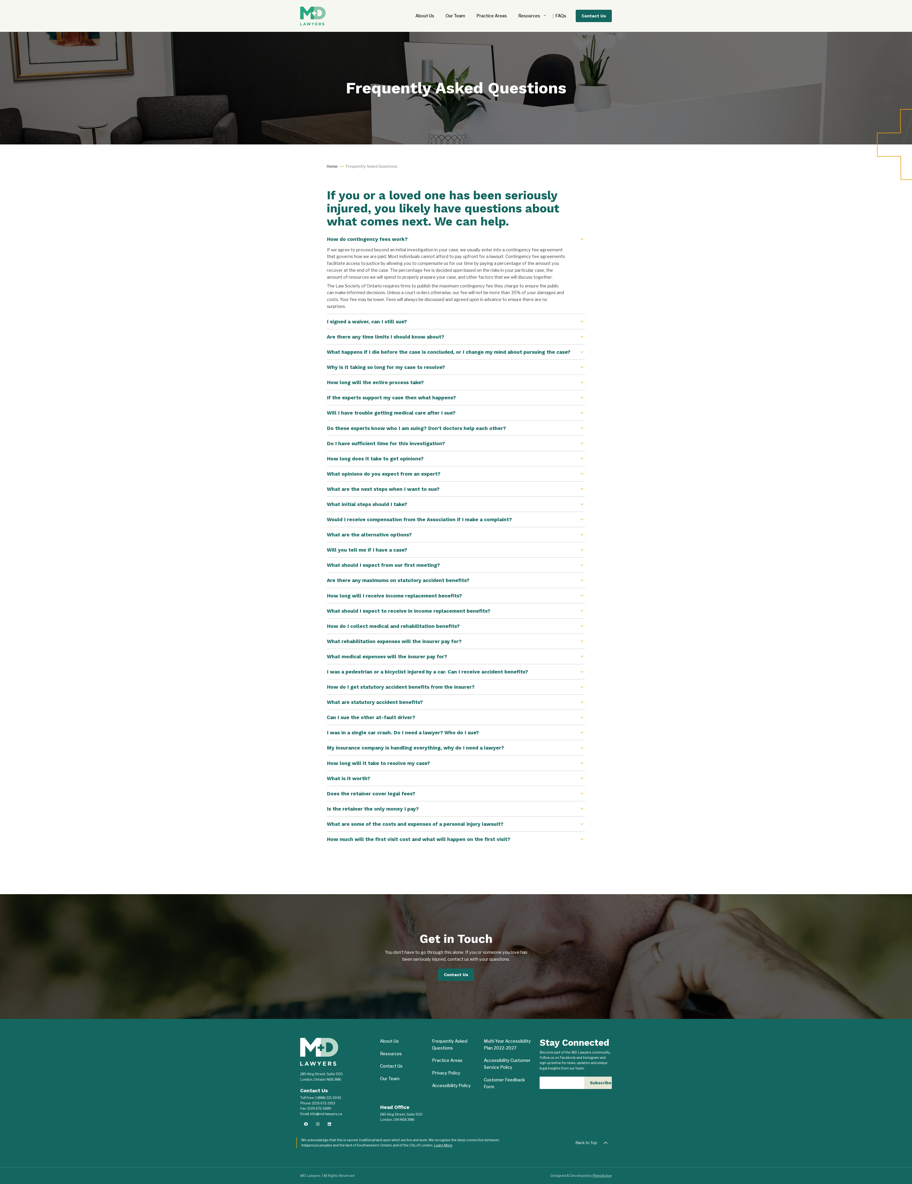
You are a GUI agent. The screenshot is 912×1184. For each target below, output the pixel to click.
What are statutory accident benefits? (375, 702)
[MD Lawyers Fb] (306, 1124)
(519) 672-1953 (323, 1103)
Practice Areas (491, 15)
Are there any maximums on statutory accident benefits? (398, 580)
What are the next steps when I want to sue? (383, 489)
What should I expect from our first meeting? (383, 565)
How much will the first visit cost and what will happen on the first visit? (418, 839)
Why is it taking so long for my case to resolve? (386, 367)
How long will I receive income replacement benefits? (394, 596)
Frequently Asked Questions (449, 1044)
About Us (424, 15)
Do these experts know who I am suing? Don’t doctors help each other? (416, 428)
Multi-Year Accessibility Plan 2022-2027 (507, 1044)
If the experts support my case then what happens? (391, 398)
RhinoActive (602, 1176)
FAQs (560, 15)
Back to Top (586, 1143)
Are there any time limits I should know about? (385, 337)
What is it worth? (348, 778)
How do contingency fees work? (367, 239)
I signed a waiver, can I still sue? (367, 322)
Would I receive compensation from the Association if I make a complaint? (419, 519)
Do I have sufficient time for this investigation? (386, 443)
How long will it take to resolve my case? (378, 763)
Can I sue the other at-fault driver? (371, 717)
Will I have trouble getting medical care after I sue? (391, 413)
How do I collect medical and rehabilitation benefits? (393, 626)
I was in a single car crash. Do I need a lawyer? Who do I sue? (403, 732)
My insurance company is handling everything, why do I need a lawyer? (415, 748)
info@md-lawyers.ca (326, 1114)
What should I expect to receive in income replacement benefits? (408, 611)
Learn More (443, 1145)
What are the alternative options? (369, 535)
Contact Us (594, 15)
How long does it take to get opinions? (375, 459)
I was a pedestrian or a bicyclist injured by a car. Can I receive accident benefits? (427, 672)
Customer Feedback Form (504, 1083)
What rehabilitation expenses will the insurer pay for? (394, 641)
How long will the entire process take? (375, 382)
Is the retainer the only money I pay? (373, 809)
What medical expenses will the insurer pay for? (387, 656)
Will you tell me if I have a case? (367, 550)
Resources (529, 15)
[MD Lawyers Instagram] (317, 1124)
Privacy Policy (446, 1072)
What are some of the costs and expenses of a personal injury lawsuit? (415, 824)
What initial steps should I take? (367, 504)
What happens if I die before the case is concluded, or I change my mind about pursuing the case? (448, 352)
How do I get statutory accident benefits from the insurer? (401, 687)
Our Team (455, 15)
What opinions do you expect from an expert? (383, 474)
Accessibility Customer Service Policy (507, 1064)
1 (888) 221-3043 (328, 1098)
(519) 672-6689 (319, 1108)
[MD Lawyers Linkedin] (329, 1124)
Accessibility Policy (451, 1085)
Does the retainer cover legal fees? (371, 794)
